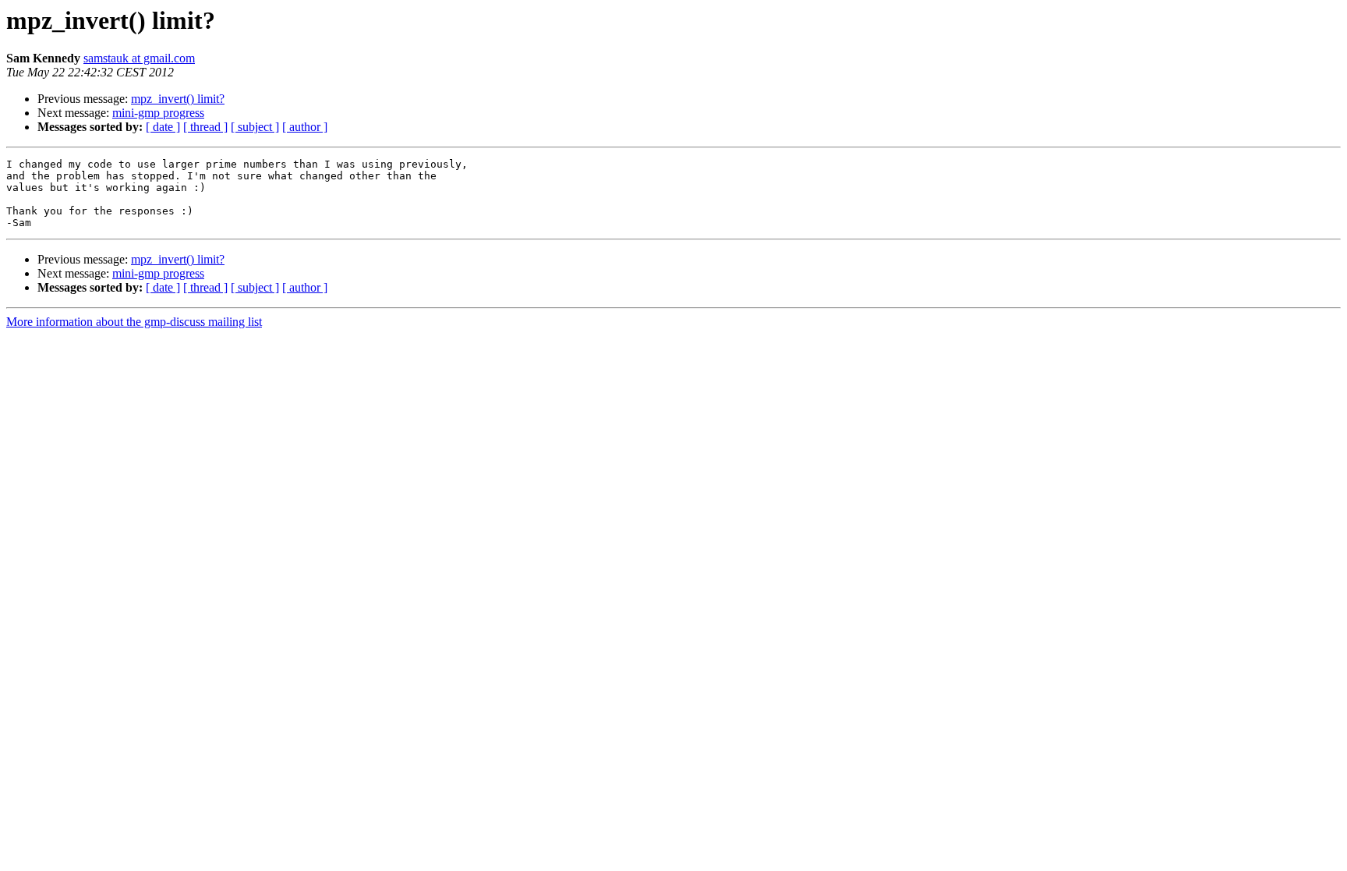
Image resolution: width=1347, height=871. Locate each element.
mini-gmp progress (158, 112)
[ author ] (304, 126)
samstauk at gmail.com (139, 58)
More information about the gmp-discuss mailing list (134, 321)
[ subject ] (255, 126)
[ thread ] (205, 126)
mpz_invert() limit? (177, 98)
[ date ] (163, 126)
